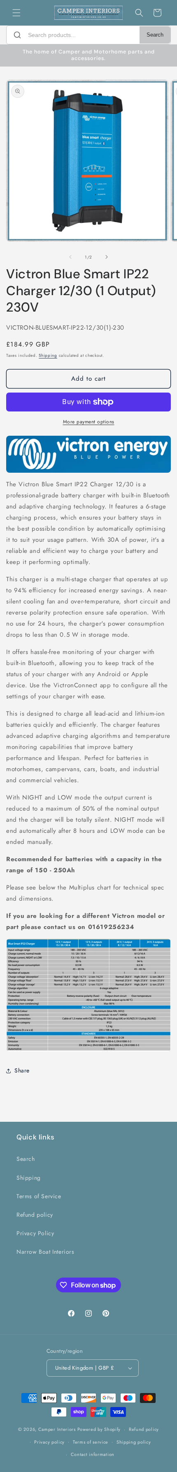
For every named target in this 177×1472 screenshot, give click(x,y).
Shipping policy (133, 1442)
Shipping (48, 355)
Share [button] (22, 1070)
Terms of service (90, 1442)
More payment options (88, 421)
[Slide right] (107, 257)
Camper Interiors (57, 1429)
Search (155, 35)
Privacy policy (49, 1442)
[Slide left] (70, 257)
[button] (16, 13)
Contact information (92, 1454)
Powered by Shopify (99, 1429)
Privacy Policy (35, 1233)
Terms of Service (38, 1196)
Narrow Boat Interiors (45, 1252)
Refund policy (34, 1215)
